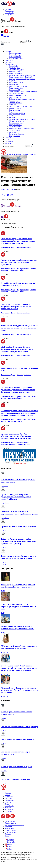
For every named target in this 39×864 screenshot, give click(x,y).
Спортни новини (15, 97)
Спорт (7, 139)
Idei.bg (9, 844)
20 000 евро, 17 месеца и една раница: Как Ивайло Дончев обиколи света (18, 586)
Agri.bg (9, 849)
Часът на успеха (14, 130)
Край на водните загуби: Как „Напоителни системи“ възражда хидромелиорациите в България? (16, 436)
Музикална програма (16, 93)
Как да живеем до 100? (17, 114)
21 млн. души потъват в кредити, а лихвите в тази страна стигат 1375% (17, 627)
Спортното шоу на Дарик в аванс (21, 106)
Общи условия (10, 821)
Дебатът (12, 117)
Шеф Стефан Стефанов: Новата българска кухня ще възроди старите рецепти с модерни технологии (17, 349)
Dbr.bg (9, 846)
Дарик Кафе (13, 66)
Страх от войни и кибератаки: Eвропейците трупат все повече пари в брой (18, 606)
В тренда (12, 81)
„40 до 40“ (8, 15)
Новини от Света (15, 57)
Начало (7, 795)
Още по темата (14, 110)
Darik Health (9, 13)
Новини (8, 9)
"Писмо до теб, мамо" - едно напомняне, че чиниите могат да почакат (19, 647)
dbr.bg (3, 591)
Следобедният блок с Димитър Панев (22, 75)
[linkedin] (5, 196)
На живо (8, 138)
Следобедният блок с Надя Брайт (21, 77)
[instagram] (12, 818)
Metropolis (12, 104)
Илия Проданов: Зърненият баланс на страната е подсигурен (18, 284)
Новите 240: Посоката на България (21, 128)
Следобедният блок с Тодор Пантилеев (23, 92)
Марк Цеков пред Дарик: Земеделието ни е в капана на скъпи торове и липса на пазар (19, 327)
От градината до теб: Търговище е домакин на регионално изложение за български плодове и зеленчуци (18, 389)
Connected (12, 132)
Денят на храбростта (16, 134)
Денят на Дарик (14, 68)
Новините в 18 (14, 71)
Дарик (9, 154)
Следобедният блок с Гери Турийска (22, 79)
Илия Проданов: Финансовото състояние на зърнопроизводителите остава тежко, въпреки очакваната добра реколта (19, 413)
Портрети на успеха (16, 112)
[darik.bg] (8, 6)
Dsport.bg (10, 840)
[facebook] (2, 196)
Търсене (8, 808)
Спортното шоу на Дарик (18, 86)
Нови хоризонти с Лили (17, 95)
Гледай (6, 36)
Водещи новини (15, 53)
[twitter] (8, 196)
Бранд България (14, 136)
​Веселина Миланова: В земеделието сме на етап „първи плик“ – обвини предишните (19, 262)
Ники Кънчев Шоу (15, 73)
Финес (11, 115)
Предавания (9, 11)
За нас (7, 836)
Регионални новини (16, 58)
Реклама (8, 834)
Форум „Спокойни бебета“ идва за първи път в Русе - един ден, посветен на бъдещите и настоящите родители (19, 668)
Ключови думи (10, 832)
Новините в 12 (14, 90)
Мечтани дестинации (16, 121)
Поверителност (10, 823)
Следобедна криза (15, 126)
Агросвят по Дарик (16, 82)
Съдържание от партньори (14, 825)
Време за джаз (14, 84)
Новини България (15, 55)
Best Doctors (9, 809)
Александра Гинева (8, 189)
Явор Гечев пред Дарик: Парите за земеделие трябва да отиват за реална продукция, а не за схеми (18, 241)
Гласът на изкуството (16, 123)
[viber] (11, 196)
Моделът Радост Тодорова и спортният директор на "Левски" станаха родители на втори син (19, 690)
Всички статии (10, 830)
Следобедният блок (16, 88)
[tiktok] (3, 818)
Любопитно (9, 60)
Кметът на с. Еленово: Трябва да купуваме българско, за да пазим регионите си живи (16, 306)
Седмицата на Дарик (16, 69)
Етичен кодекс (10, 828)
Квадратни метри (15, 125)
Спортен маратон (15, 103)
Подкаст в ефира (15, 108)
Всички (4, 564)
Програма (8, 62)
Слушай (7, 206)
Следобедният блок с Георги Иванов (22, 119)
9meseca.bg (5, 652)
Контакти (8, 827)
